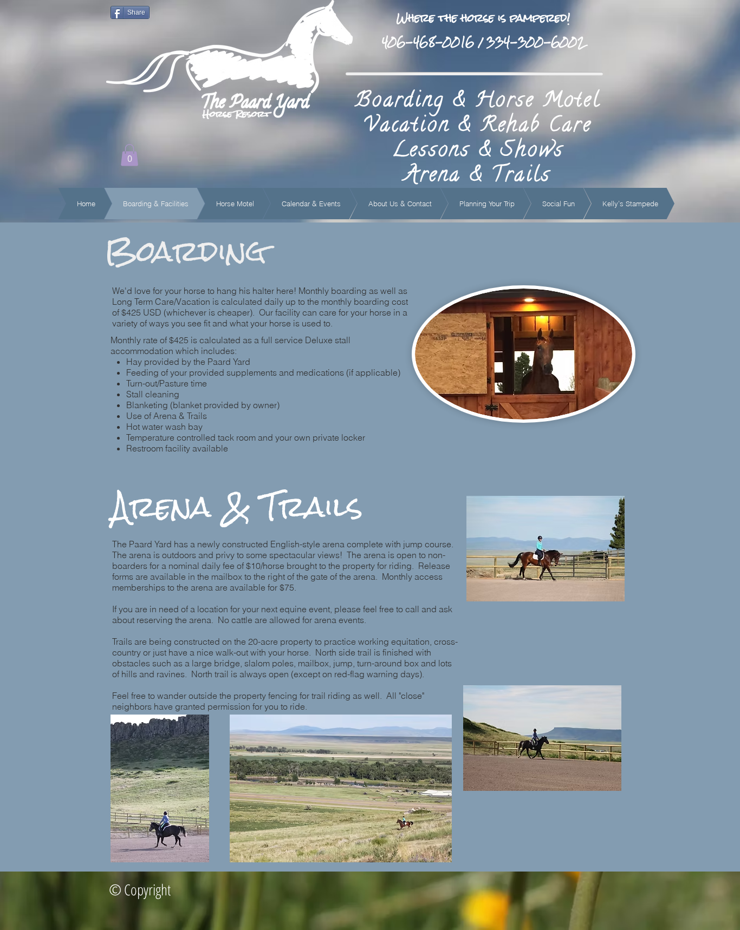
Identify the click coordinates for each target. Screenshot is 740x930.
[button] (129, 155)
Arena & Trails (478, 176)
